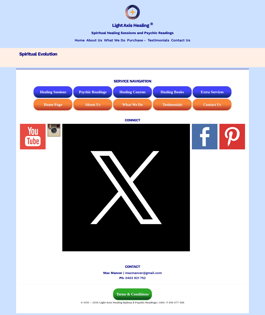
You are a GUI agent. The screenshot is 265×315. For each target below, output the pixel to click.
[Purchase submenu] (145, 40)
